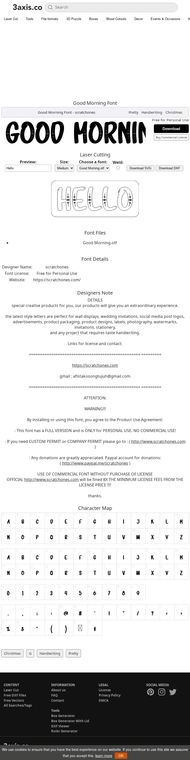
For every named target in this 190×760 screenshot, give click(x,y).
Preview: (28, 162)
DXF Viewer (60, 726)
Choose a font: (93, 162)
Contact (57, 700)
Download (171, 129)
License (105, 690)
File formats (49, 18)
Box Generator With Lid (70, 721)
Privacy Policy (109, 695)
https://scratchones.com (95, 365)
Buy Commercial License (171, 137)
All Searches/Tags (18, 705)
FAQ (54, 695)
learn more (103, 755)
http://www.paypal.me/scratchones (95, 463)
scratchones (85, 112)
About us (58, 690)
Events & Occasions (165, 18)
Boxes (93, 18)
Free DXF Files (15, 695)
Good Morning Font (55, 112)
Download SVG (140, 168)
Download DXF (169, 168)
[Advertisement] (95, 60)
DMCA (103, 700)
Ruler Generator (64, 731)
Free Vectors (14, 700)
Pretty (133, 112)
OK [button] (121, 755)
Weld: (118, 162)
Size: (64, 162)
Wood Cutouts (116, 18)
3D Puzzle (73, 18)
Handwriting (152, 112)
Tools (29, 18)
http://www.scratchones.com (158, 441)
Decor (138, 18)
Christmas (174, 112)
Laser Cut (11, 18)
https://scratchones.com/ (57, 279)
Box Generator (63, 716)
